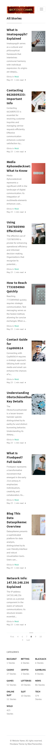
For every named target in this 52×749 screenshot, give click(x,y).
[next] (22, 640)
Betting (25, 658)
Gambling (40, 669)
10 (41, 636)
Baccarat (12, 658)
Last (28, 640)
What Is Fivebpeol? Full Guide (15, 457)
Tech (37, 691)
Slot (23, 691)
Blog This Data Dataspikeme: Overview (17, 520)
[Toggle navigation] (41, 9)
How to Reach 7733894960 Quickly (17, 287)
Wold (16, 76)
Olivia (9, 76)
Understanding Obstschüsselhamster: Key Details (23, 397)
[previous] (17, 636)
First (12, 636)
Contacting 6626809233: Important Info (16, 96)
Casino (10, 669)
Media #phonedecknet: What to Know (19, 166)
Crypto (25, 669)
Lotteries (26, 680)
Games (10, 680)
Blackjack (40, 658)
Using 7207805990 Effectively (16, 226)
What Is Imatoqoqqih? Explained (17, 34)
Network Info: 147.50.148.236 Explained (18, 582)
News (38, 680)
